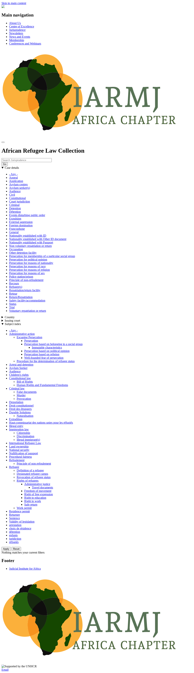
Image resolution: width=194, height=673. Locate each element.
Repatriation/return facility (24, 290)
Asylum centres (18, 184)
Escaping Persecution (29, 337)
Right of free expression (38, 494)
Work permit (24, 508)
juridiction (15, 538)
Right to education (35, 497)
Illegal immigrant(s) (28, 439)
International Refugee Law (25, 443)
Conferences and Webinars (25, 43)
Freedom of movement (37, 490)
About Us (15, 23)
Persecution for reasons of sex (27, 273)
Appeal (13, 177)
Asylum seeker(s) (19, 187)
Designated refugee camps (32, 473)
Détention (15, 211)
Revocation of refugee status (34, 477)
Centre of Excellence (21, 26)
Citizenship (23, 432)
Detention (15, 208)
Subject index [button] (13, 324)
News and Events (19, 36)
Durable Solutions (20, 412)
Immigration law (19, 429)
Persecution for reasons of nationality (31, 263)
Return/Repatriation (21, 297)
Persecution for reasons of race (27, 266)
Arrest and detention (21, 364)
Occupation (16, 249)
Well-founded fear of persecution (43, 357)
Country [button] (10, 317)
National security (19, 450)
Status (12, 303)
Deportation (16, 402)
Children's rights (19, 374)
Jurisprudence (17, 29)
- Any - (13, 174)
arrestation (15, 525)
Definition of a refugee (30, 470)
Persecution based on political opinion (47, 351)
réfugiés (14, 542)
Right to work (32, 501)
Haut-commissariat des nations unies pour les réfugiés (41, 422)
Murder (21, 395)
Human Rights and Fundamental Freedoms (42, 385)
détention (14, 531)
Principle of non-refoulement (26, 280)
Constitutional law (20, 378)
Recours (14, 283)
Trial (12, 307)
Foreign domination (21, 225)
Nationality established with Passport (31, 242)
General (14, 232)
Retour (13, 293)
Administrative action (22, 333)
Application (16, 181)
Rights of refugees (27, 480)
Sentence (14, 518)
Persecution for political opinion (28, 259)
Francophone (17, 228)
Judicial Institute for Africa (25, 568)
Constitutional (17, 198)
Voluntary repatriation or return (27, 310)
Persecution (31, 340)
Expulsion (15, 218)
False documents (27, 391)
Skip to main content (14, 3)
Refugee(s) (15, 286)
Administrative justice (37, 484)
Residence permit (19, 511)
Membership (16, 40)
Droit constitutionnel (21, 405)
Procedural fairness (20, 456)
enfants (13, 535)
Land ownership (19, 446)
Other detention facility (23, 252)
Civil (12, 194)
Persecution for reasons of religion (29, 269)
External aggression (21, 222)
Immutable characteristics (47, 347)
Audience (15, 191)
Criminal (14, 205)
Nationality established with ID (27, 235)
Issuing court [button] (12, 320)
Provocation (24, 398)
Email (5, 669)
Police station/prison (21, 276)
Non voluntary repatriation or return (30, 245)
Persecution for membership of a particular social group (42, 256)
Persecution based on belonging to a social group (53, 344)
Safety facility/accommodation (27, 300)
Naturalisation (25, 415)
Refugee (14, 467)
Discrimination (25, 436)
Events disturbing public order (27, 215)
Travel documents (42, 487)
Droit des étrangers (20, 409)
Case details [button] (12, 167)
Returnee (14, 514)
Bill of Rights (25, 381)
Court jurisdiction (19, 201)
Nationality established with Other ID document (37, 239)
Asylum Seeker (18, 368)
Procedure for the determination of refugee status (46, 361)
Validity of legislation (21, 521)
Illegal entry (16, 426)
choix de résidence (20, 528)
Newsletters (16, 33)
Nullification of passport (23, 453)
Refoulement (16, 460)
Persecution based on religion (41, 354)
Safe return (30, 504)
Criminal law (17, 388)
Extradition (15, 419)
